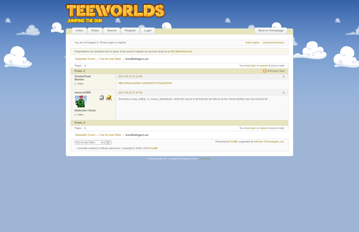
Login (147, 30)
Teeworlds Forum (85, 58)
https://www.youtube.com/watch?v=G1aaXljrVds (145, 83)
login (253, 65)
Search (112, 30)
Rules (95, 30)
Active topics (252, 42)
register (263, 65)
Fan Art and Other (110, 58)
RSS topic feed (276, 71)
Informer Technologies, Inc (269, 141)
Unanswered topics (273, 42)
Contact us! (205, 158)
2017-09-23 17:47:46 (130, 92)
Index (79, 30)
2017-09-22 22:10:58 (130, 76)
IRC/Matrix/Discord (181, 51)
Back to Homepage (271, 30)
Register (130, 30)
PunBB (233, 141)
